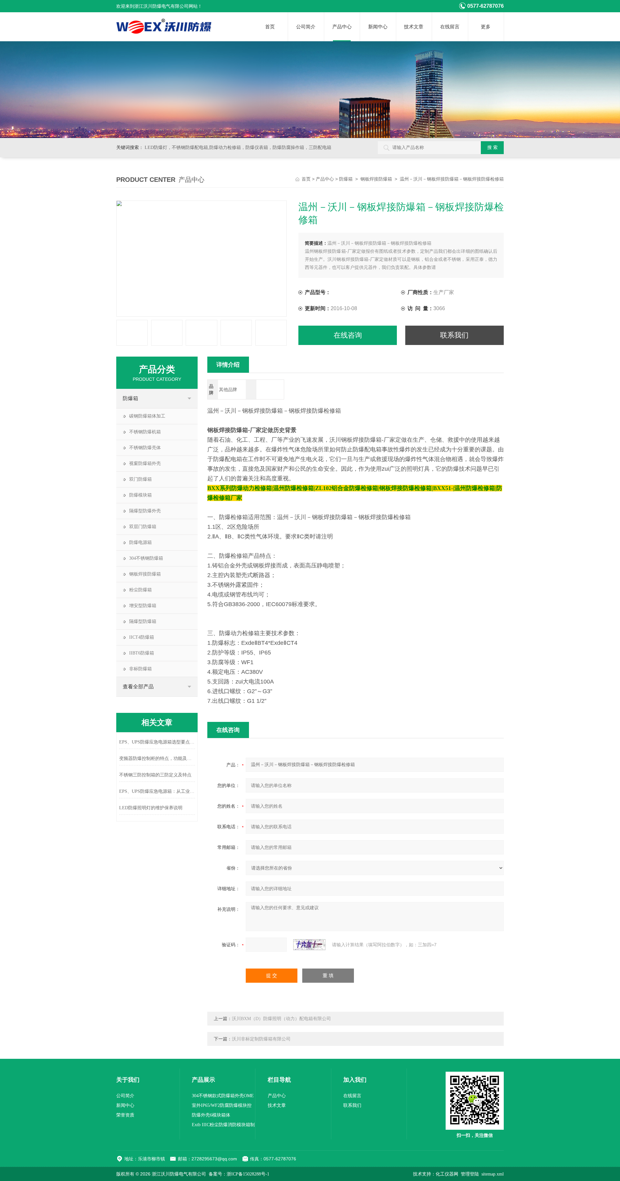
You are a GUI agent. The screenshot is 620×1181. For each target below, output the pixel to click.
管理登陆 (470, 1174)
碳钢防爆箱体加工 (147, 416)
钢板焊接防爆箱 (376, 179)
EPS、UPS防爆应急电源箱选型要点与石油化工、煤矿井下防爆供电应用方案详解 (157, 742)
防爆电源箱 (140, 542)
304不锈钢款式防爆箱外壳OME (223, 1095)
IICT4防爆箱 (141, 637)
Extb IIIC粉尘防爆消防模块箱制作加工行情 (223, 1126)
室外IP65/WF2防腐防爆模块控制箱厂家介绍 (222, 1106)
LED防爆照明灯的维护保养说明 (150, 807)
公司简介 (305, 26)
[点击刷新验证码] (309, 944)
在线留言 (450, 26)
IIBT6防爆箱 (141, 653)
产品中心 (342, 26)
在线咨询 (348, 335)
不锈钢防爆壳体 (145, 447)
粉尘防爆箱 (140, 589)
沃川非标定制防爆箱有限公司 (261, 1039)
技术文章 (413, 26)
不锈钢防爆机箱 (145, 431)
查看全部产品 (138, 686)
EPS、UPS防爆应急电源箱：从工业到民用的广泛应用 (157, 791)
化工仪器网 (447, 1174)
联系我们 (454, 335)
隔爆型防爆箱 (142, 621)
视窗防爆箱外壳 (145, 463)
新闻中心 (378, 26)
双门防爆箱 (140, 479)
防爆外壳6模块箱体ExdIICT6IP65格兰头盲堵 (217, 1116)
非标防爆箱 (140, 668)
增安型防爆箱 (142, 605)
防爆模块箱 (140, 495)
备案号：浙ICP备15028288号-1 (239, 1174)
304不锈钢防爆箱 (146, 558)
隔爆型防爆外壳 (145, 510)
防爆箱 (346, 179)
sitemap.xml (492, 1174)
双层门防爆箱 (142, 526)
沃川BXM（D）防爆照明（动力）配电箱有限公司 (281, 1018)
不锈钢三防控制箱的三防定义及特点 (155, 775)
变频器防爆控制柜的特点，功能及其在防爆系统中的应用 (157, 758)
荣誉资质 (125, 1115)
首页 (270, 26)
